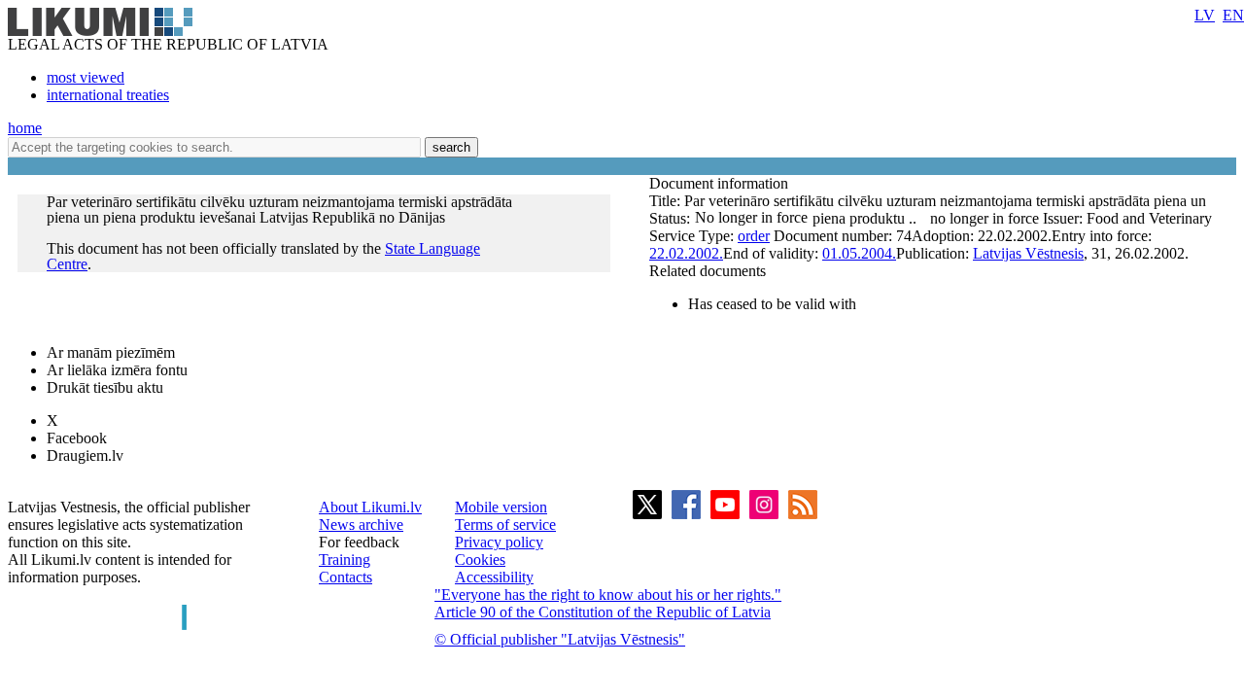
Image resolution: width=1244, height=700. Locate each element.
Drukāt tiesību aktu (105, 387)
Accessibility (494, 577)
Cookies (480, 559)
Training (344, 559)
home (25, 128)
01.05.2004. (859, 253)
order (754, 236)
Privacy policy (499, 542)
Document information (720, 183)
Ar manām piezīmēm (111, 352)
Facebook (77, 438)
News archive (361, 524)
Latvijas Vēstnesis (1028, 253)
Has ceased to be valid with (772, 304)
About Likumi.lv (370, 507)
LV (1204, 15)
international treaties (108, 95)
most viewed (85, 77)
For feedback (359, 542)
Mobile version (501, 507)
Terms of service (505, 524)
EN (1233, 15)
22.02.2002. (686, 253)
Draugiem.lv (85, 455)
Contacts (345, 577)
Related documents (707, 270)
